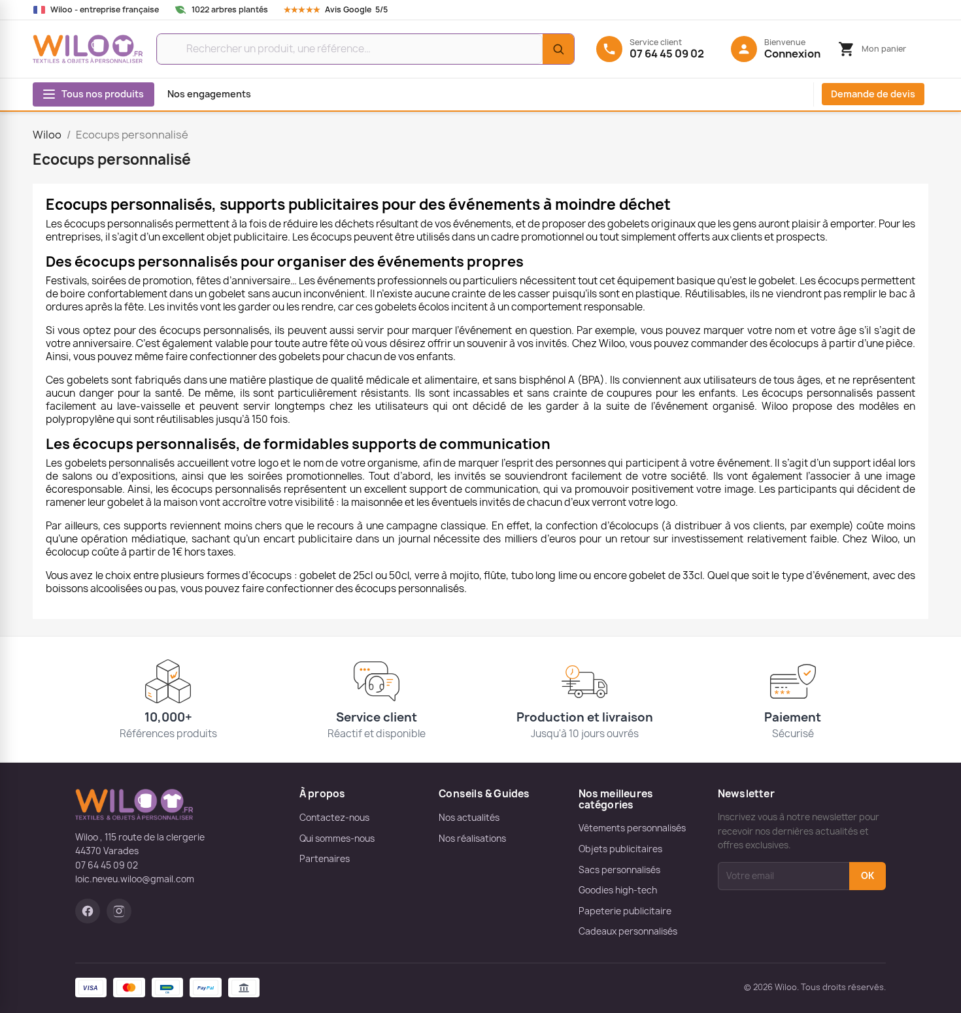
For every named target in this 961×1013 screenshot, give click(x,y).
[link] (348, 10)
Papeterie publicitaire (625, 911)
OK (867, 876)
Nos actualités (469, 817)
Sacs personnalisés (619, 870)
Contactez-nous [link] (334, 817)
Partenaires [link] (324, 859)
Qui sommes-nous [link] (337, 838)
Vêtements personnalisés (632, 828)
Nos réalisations (472, 838)
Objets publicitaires (620, 849)
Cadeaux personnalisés (628, 931)
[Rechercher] (558, 49)
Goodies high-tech (618, 890)
